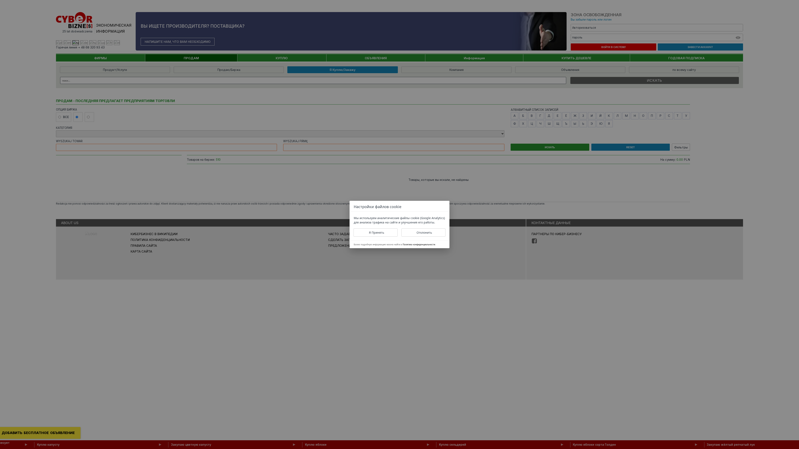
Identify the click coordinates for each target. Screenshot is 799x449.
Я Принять (376, 232)
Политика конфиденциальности (419, 244)
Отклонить (424, 232)
